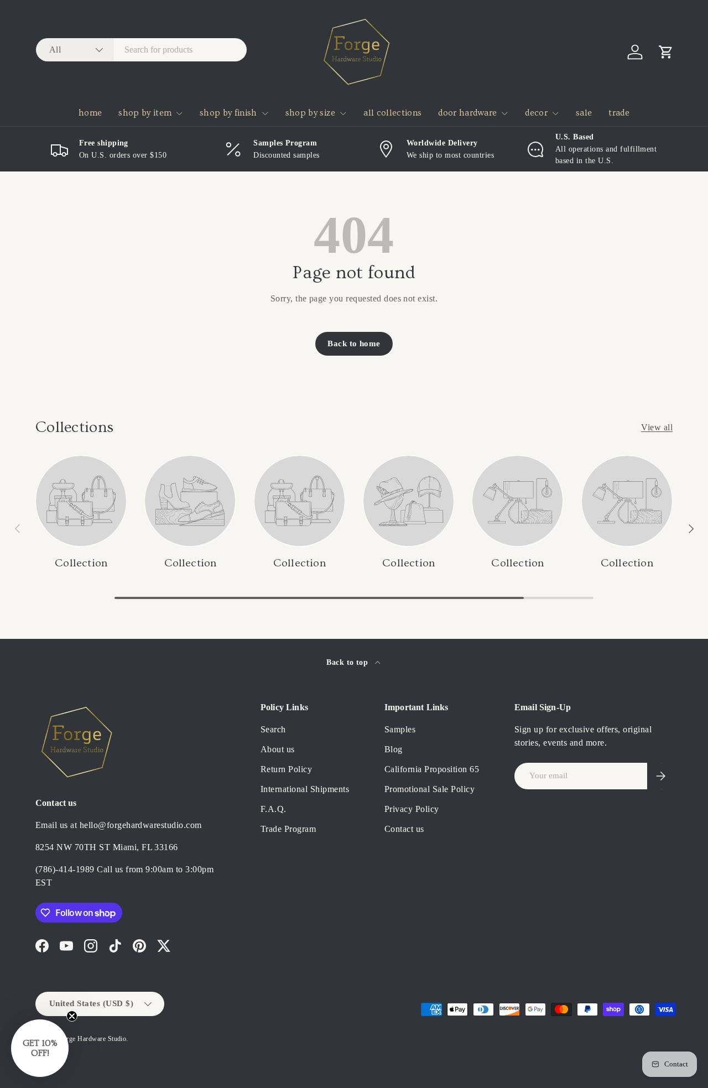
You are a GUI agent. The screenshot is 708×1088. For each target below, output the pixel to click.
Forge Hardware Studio (92, 1039)
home (90, 113)
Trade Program (288, 829)
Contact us (404, 829)
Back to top (348, 662)
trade (618, 113)
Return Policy (286, 769)
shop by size (310, 113)
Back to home (354, 343)
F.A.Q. (274, 809)
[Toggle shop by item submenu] (179, 113)
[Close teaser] (71, 1016)
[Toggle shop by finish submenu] (265, 113)
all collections (392, 113)
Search (273, 729)
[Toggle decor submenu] (555, 113)
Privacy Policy (411, 809)
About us (278, 749)
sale (584, 113)
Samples (399, 729)
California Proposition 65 (431, 769)
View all (657, 427)
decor (536, 113)
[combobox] (141, 49)
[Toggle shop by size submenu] (343, 113)
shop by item (144, 113)
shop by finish (228, 113)
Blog (393, 749)
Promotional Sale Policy (429, 789)
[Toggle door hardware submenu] (504, 113)
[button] (666, 52)
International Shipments (305, 789)
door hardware (467, 113)
